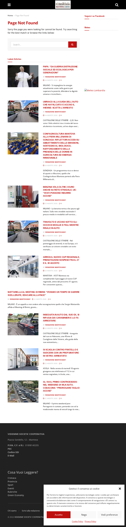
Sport (10, 484)
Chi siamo (12, 510)
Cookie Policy (77, 521)
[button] (119, 488)
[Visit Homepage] (63, 4)
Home (10, 15)
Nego (84, 514)
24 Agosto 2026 (50, 80)
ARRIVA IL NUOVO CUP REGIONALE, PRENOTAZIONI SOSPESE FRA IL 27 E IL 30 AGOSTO (61, 260)
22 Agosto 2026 (39, 299)
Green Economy (16, 495)
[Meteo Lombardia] (95, 90)
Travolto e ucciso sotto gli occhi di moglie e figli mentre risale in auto (61, 225)
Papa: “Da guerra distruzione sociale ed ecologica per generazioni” (60, 69)
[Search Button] (116, 4)
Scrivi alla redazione (31, 510)
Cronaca (12, 477)
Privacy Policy (90, 521)
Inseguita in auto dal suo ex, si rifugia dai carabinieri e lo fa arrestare (61, 317)
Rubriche (12, 491)
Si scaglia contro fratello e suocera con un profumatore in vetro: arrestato (61, 352)
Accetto (59, 514)
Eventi (11, 488)
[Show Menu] (9, 4)
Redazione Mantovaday (55, 77)
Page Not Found (22, 15)
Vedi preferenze (109, 514)
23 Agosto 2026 (50, 203)
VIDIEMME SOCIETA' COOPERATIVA (29, 517)
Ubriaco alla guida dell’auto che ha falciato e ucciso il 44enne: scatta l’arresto (60, 104)
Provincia (12, 481)
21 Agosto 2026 (50, 398)
